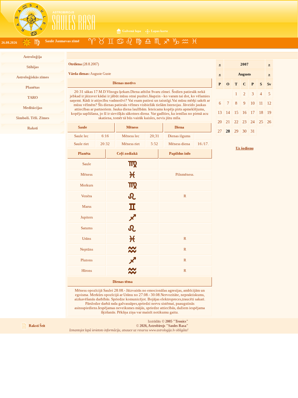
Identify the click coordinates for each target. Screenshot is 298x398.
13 (220, 112)
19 (269, 112)
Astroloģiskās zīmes (32, 77)
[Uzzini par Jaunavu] (138, 41)
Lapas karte (159, 31)
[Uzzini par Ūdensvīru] (185, 41)
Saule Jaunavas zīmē (62, 41)
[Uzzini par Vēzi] (120, 41)
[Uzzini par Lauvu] (129, 41)
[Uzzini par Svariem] (147, 41)
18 (261, 112)
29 (236, 131)
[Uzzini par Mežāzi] (175, 41)
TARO (32, 98)
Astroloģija (32, 57)
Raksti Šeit (37, 326)
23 (244, 121)
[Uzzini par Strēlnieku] (166, 41)
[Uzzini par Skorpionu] (157, 41)
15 (236, 112)
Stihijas (32, 67)
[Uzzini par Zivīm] (194, 41)
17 (253, 112)
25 (261, 121)
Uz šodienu (244, 148)
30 (244, 131)
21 (228, 121)
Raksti (32, 128)
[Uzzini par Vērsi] (101, 41)
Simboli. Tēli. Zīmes (32, 118)
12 (269, 103)
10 (253, 103)
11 (261, 103)
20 (220, 121)
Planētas (33, 87)
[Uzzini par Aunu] (92, 41)
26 (269, 121)
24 (253, 121)
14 (228, 112)
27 (220, 131)
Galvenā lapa (131, 31)
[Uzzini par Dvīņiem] (110, 41)
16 (244, 112)
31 (253, 131)
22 (236, 121)
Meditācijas (32, 108)
